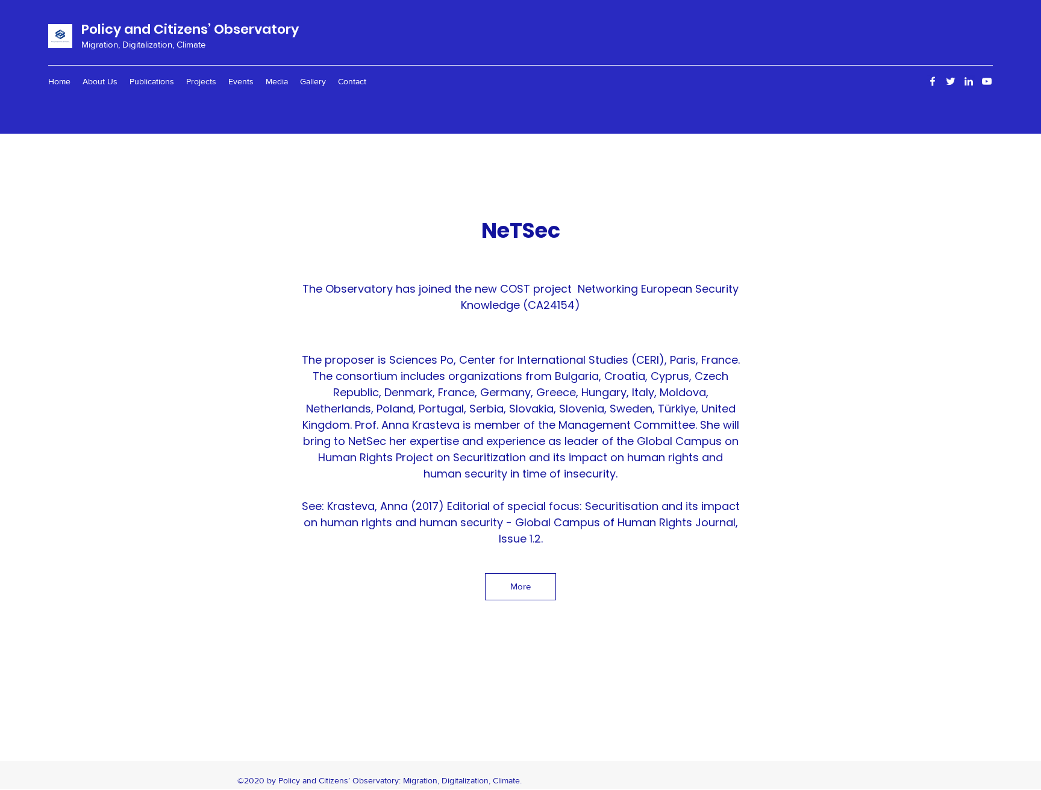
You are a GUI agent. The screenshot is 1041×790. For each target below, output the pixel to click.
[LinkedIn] (969, 81)
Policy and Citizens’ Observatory (190, 29)
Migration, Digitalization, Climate (143, 44)
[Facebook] (933, 81)
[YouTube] (987, 81)
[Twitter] (951, 81)
